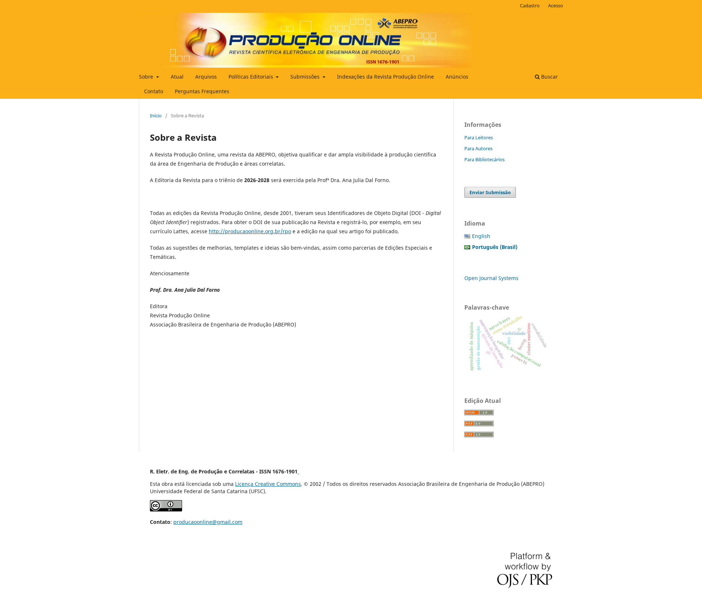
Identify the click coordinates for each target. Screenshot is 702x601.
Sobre (147, 76)
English (481, 236)
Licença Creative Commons (268, 483)
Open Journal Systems (491, 278)
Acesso (555, 5)
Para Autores (478, 148)
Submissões (305, 76)
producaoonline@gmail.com (207, 521)
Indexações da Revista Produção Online (385, 76)
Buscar (549, 76)
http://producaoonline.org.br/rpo (250, 231)
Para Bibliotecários (484, 159)
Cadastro (530, 5)
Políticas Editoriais (252, 76)
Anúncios (457, 76)
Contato (153, 91)
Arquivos (206, 76)
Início (156, 115)
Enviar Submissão (490, 192)
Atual (177, 76)
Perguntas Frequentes (202, 91)
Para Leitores (478, 137)
